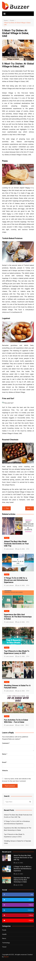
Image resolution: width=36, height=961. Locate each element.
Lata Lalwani (10, 549)
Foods (4, 930)
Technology (6, 943)
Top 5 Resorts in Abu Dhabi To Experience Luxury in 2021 (16, 652)
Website (5, 770)
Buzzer (6, 957)
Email (4, 762)
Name (4, 754)
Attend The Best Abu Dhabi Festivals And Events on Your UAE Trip (16, 543)
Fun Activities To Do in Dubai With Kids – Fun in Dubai (16, 721)
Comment (6, 743)
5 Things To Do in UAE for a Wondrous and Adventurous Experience (16, 580)
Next (28, 508)
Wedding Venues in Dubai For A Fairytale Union (17, 842)
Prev (7, 508)
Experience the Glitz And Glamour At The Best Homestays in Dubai (18, 616)
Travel (6, 538)
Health (4, 934)
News (4, 938)
